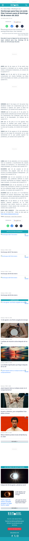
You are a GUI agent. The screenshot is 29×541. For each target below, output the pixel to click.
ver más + (15, 508)
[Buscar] (26, 5)
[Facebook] (12, 535)
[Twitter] (15, 535)
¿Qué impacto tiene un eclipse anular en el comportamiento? (14, 389)
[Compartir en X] (17, 26)
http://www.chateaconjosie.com (10, 214)
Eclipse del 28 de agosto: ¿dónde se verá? (13, 485)
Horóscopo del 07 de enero (9, 252)
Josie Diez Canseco (16, 216)
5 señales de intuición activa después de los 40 (14, 342)
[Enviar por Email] (22, 26)
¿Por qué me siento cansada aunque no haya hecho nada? (20, 501)
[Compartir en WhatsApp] (7, 26)
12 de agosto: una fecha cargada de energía (20, 493)
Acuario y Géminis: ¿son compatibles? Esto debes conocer (14, 412)
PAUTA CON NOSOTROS (14, 529)
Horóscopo (7, 216)
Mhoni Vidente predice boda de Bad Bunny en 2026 (14, 436)
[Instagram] (18, 535)
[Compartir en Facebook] (12, 26)
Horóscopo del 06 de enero (9, 274)
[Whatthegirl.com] (15, 5)
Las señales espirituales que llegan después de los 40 (14, 365)
